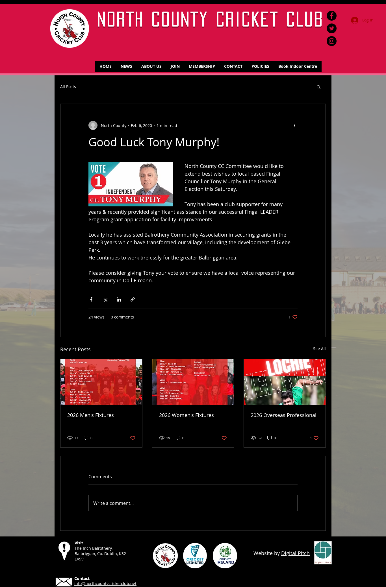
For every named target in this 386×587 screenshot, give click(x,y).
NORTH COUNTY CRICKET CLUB (210, 19)
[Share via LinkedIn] (119, 299)
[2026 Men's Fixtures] (101, 382)
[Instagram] (332, 41)
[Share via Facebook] (91, 299)
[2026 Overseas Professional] (285, 382)
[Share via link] (132, 299)
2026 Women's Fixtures (186, 415)
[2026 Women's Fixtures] (193, 382)
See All (319, 348)
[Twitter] (332, 28)
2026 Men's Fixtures (90, 415)
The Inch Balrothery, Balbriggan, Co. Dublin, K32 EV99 (100, 553)
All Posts (68, 86)
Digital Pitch (295, 553)
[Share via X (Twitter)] (105, 299)
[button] (318, 86)
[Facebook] (332, 16)
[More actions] (294, 125)
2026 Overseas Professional (283, 415)
